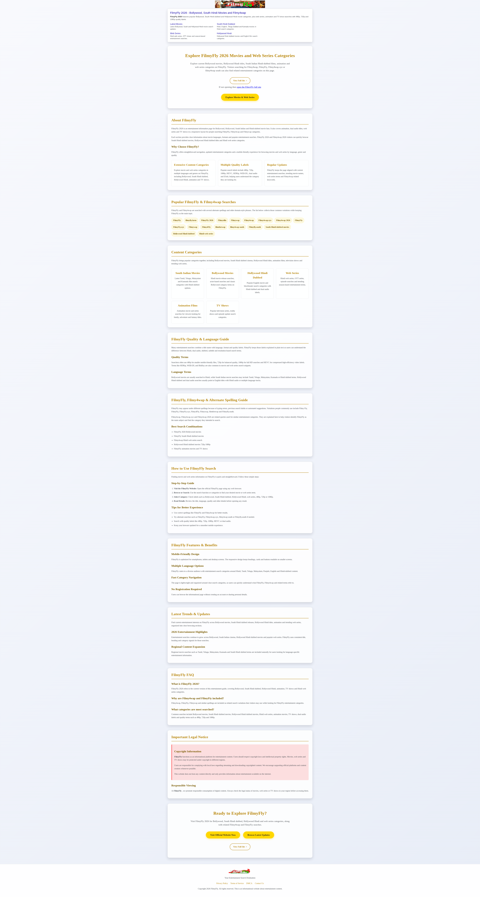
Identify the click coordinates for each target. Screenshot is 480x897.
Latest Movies (176, 24)
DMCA (249, 883)
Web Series (175, 33)
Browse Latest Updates (259, 835)
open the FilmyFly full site (249, 87)
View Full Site (240, 81)
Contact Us (259, 883)
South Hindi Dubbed (226, 24)
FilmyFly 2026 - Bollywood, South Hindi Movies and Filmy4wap (208, 12)
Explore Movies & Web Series (240, 97)
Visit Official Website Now (223, 835)
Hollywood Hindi (224, 33)
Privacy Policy (222, 883)
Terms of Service (237, 883)
